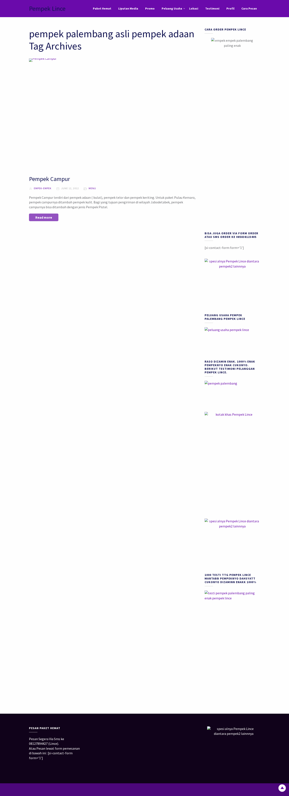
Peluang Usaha (172, 8)
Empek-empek (42, 188)
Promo (150, 8)
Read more (43, 217)
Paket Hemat (102, 8)
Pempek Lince (47, 8)
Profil (230, 8)
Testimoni (212, 8)
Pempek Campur (49, 179)
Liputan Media (128, 8)
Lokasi (193, 8)
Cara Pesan (249, 8)
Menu (92, 188)
